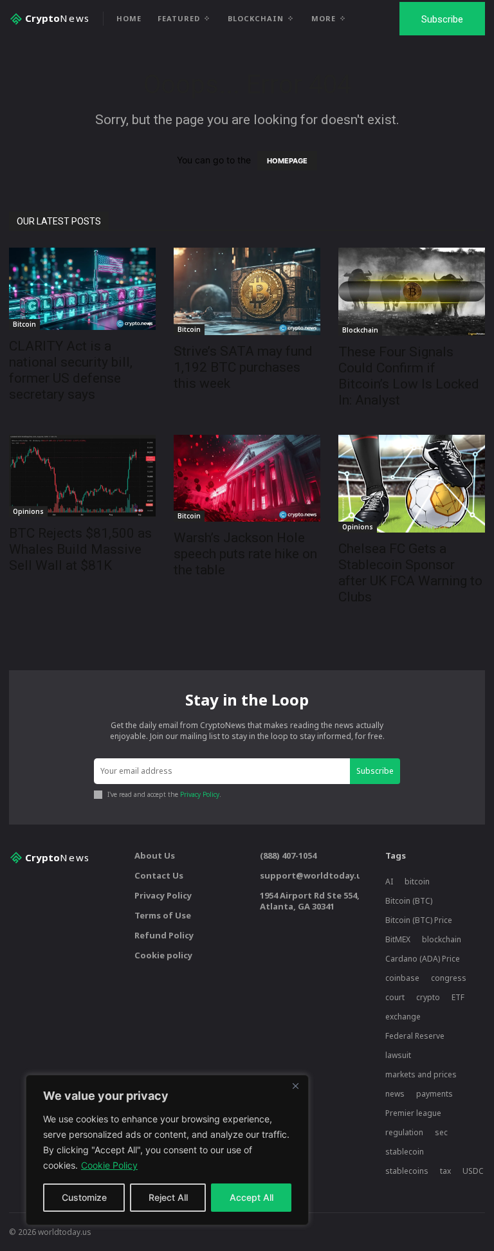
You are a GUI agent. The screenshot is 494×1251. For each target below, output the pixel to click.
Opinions (28, 511)
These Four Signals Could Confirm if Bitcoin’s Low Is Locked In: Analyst (408, 376)
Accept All (251, 1197)
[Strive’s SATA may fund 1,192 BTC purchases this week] (247, 291)
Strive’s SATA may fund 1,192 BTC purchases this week (243, 367)
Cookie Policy (109, 1165)
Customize (84, 1197)
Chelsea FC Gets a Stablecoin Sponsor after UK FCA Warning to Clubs (410, 573)
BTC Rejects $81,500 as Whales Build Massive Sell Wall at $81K (80, 549)
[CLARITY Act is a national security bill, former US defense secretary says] (82, 288)
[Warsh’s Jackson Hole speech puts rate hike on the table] (247, 478)
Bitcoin (24, 324)
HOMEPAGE (287, 160)
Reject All (168, 1197)
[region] (167, 1150)
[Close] (295, 1085)
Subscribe (375, 770)
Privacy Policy (199, 794)
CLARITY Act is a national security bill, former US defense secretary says (71, 370)
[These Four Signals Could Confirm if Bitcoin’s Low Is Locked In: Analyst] (411, 292)
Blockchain (360, 329)
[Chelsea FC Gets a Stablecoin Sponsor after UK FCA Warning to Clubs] (411, 484)
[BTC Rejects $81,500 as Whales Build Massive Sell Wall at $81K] (82, 476)
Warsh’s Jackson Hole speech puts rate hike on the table (245, 554)
